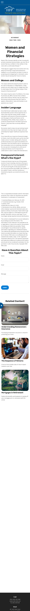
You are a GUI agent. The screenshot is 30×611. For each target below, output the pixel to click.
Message (3, 274)
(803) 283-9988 (16, 599)
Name (2, 256)
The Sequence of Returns (12, 361)
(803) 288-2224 (16, 601)
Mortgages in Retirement (12, 393)
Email (2, 265)
